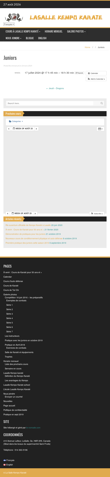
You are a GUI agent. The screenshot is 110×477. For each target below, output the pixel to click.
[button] (96, 79)
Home (87, 47)
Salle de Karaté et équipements (19, 352)
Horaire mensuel (54, 31)
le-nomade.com (33, 427)
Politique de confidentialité (15, 410)
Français (10, 460)
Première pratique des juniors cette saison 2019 (27, 242)
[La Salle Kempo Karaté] (53, 17)
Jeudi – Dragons (55, 88)
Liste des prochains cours (16, 364)
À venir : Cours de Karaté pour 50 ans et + (25, 229)
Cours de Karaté (10, 285)
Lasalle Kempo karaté (13, 372)
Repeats (80, 73)
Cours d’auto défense (13, 281)
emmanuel (15, 66)
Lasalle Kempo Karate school (16, 384)
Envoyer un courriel (13, 396)
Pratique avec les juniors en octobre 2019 (24, 340)
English (42, 38)
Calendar (7, 276)
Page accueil (9, 405)
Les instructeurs (12, 335)
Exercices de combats (16, 347)
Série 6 (9, 327)
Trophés (8, 356)
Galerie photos (75, 31)
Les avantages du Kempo (16, 380)
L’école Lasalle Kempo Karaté (16, 389)
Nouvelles (7, 401)
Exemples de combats (16, 300)
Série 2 (9, 309)
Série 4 (9, 318)
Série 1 (9, 304)
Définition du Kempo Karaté (17, 375)
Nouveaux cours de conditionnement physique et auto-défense (34, 238)
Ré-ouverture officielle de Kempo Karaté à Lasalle (28, 225)
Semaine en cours (13, 368)
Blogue (30, 38)
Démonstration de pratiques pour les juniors (25, 233)
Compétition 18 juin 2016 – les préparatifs (24, 297)
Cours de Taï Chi (11, 290)
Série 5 (9, 322)
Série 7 (9, 331)
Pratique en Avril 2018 (15, 344)
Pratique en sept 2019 (13, 414)
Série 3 (9, 313)
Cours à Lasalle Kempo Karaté (22, 31)
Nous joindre (12, 38)
